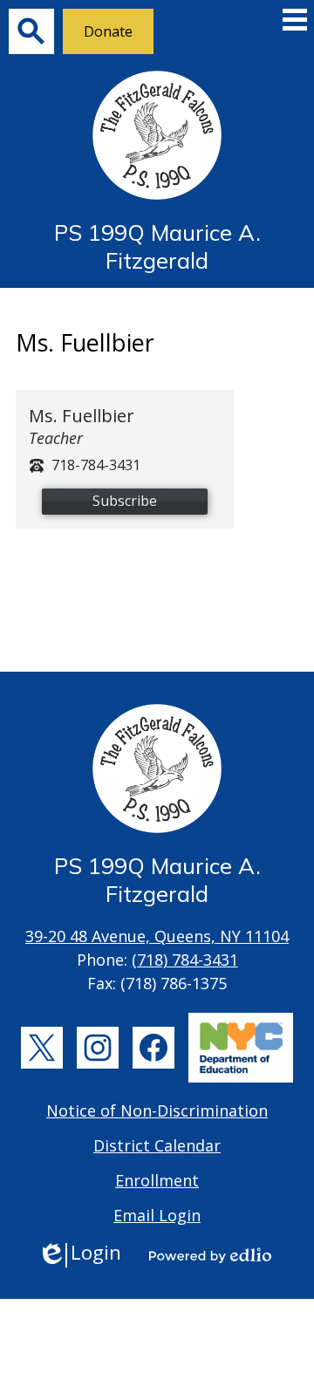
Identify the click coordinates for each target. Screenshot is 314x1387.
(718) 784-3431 (185, 959)
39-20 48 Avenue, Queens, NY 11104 (157, 936)
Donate (108, 31)
